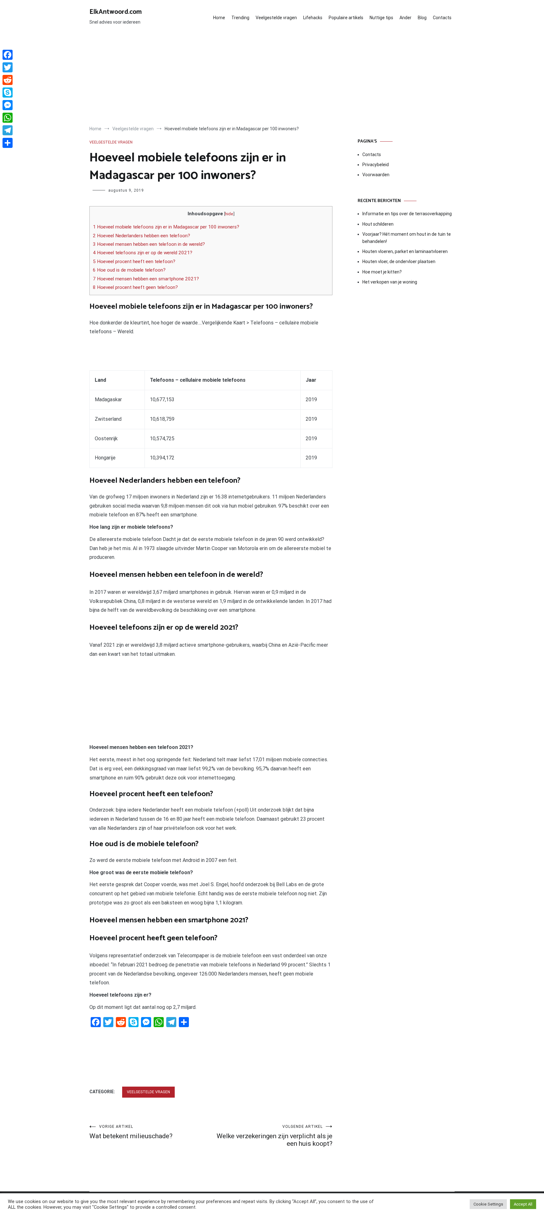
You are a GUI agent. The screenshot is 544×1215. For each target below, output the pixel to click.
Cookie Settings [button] (488, 1204)
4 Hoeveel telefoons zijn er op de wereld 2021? (142, 253)
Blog (422, 17)
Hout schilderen (378, 224)
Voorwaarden (375, 174)
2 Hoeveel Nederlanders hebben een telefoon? (141, 236)
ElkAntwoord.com (115, 12)
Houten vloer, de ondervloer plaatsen (398, 261)
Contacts (442, 17)
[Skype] (7, 92)
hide (229, 213)
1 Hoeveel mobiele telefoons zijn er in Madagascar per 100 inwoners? (166, 227)
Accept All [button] (523, 1204)
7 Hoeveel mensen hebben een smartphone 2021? (146, 279)
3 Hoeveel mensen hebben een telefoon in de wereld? (149, 244)
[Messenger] (7, 105)
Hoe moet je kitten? (382, 271)
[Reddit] (7, 80)
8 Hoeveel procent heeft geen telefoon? (135, 287)
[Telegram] (7, 130)
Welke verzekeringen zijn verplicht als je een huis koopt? (274, 1135)
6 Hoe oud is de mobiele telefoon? (129, 270)
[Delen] (7, 143)
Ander (405, 17)
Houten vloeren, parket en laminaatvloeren (405, 251)
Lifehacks (312, 17)
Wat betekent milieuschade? (131, 1132)
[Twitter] (7, 67)
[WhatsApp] (7, 117)
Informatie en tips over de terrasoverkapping (407, 213)
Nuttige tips (381, 17)
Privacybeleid (375, 164)
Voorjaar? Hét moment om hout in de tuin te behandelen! (406, 238)
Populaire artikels (346, 17)
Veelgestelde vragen (276, 17)
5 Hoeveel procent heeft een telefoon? (134, 261)
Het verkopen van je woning (389, 281)
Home (219, 17)
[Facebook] (7, 54)
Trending (240, 17)
